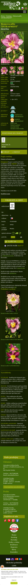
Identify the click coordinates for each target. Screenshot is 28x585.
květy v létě (13, 123)
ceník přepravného (8, 256)
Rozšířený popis (5, 194)
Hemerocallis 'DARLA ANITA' (9, 313)
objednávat (12, 273)
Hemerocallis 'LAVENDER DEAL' (10, 366)
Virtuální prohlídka (14, 487)
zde (15, 287)
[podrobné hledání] (10, 8)
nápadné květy (14, 127)
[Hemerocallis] (13, 301)
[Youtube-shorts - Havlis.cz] (5, 521)
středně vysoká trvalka (17, 128)
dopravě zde (21, 268)
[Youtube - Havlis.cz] (9, 521)
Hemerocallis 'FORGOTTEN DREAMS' (12, 339)
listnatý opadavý (15, 125)
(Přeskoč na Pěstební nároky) (8, 159)
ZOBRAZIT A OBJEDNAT (11, 152)
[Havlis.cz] (10, 4)
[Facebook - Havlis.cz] (17, 521)
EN (26, 8)
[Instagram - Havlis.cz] (13, 521)
